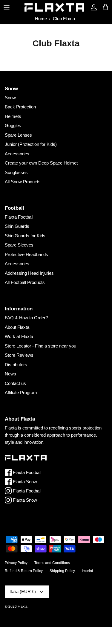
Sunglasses (16, 172)
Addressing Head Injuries (29, 273)
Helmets (13, 116)
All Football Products (25, 282)
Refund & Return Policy (24, 571)
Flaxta (22, 606)
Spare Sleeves (19, 244)
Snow (10, 97)
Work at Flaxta (19, 336)
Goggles (13, 125)
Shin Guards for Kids (25, 235)
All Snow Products (23, 181)
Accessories (17, 153)
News (10, 373)
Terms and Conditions (52, 563)
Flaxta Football (19, 216)
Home (41, 18)
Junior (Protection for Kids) (31, 144)
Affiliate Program (21, 392)
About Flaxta (17, 327)
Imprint (87, 571)
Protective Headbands (26, 254)
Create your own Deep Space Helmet (41, 162)
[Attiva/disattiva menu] (6, 7)
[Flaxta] (54, 7)
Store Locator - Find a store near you (40, 345)
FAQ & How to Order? (26, 317)
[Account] (92, 7)
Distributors (16, 364)
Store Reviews (19, 355)
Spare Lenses (18, 135)
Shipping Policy (62, 571)
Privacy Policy (16, 563)
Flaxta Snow (24, 481)
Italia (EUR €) (23, 591)
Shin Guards (17, 226)
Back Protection (20, 106)
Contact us (15, 383)
